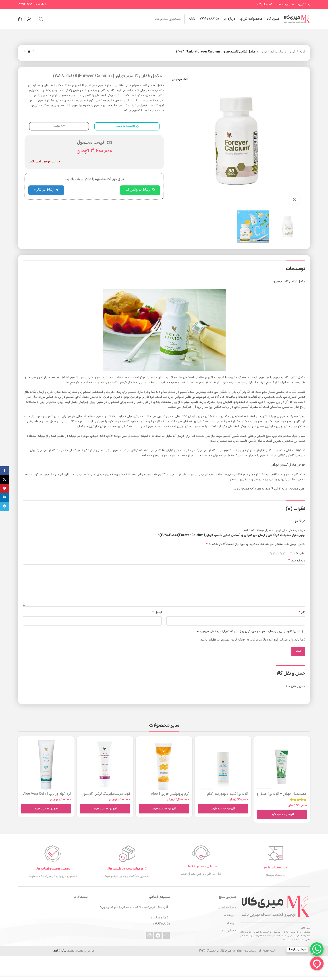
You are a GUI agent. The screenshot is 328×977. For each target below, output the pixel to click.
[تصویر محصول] (282, 765)
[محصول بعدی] (24, 51)
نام (302, 612)
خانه (303, 51)
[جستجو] (41, 19)
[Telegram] (158, 935)
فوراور (291, 51)
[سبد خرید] (20, 19)
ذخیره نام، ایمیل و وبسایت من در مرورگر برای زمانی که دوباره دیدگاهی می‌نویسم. (248, 631)
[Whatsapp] (166, 935)
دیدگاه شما (296, 560)
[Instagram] (149, 935)
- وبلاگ (231, 923)
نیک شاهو (60, 950)
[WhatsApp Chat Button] (317, 949)
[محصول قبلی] (33, 51)
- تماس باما (228, 930)
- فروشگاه (230, 915)
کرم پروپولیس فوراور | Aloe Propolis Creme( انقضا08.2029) (166, 796)
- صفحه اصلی (227, 907)
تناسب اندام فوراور (271, 51)
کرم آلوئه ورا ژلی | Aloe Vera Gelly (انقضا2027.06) (47, 796)
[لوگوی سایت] (297, 19)
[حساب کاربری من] (29, 19)
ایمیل (157, 612)
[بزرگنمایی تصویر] (294, 199)
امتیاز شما (297, 553)
